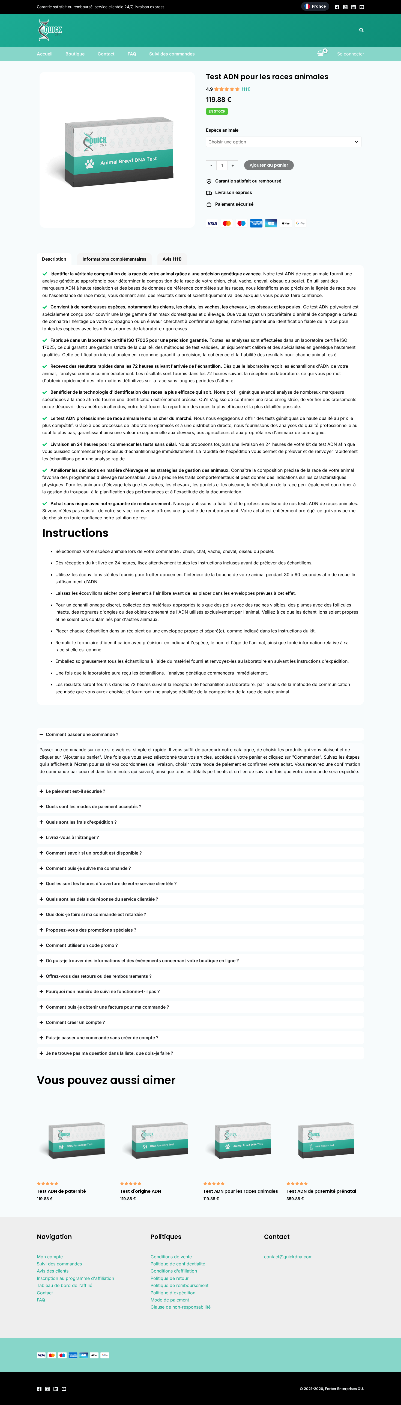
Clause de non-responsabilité (181, 1307)
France (319, 6)
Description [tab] (54, 259)
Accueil (44, 54)
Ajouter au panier (269, 165)
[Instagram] (345, 7)
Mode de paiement (170, 1300)
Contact (106, 54)
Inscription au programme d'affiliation (75, 1278)
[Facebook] (337, 7)
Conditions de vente (171, 1256)
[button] (361, 30)
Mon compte (50, 1256)
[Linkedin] (353, 7)
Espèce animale (222, 130)
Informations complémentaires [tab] (114, 259)
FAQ (132, 54)
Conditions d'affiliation (174, 1271)
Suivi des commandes (172, 54)
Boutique (75, 54)
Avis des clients (52, 1271)
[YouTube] (361, 7)
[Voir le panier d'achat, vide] (320, 53)
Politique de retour (169, 1278)
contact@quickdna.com (288, 1256)
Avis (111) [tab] (172, 259)
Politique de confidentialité (178, 1263)
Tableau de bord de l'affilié (64, 1285)
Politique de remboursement (179, 1285)
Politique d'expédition (173, 1292)
